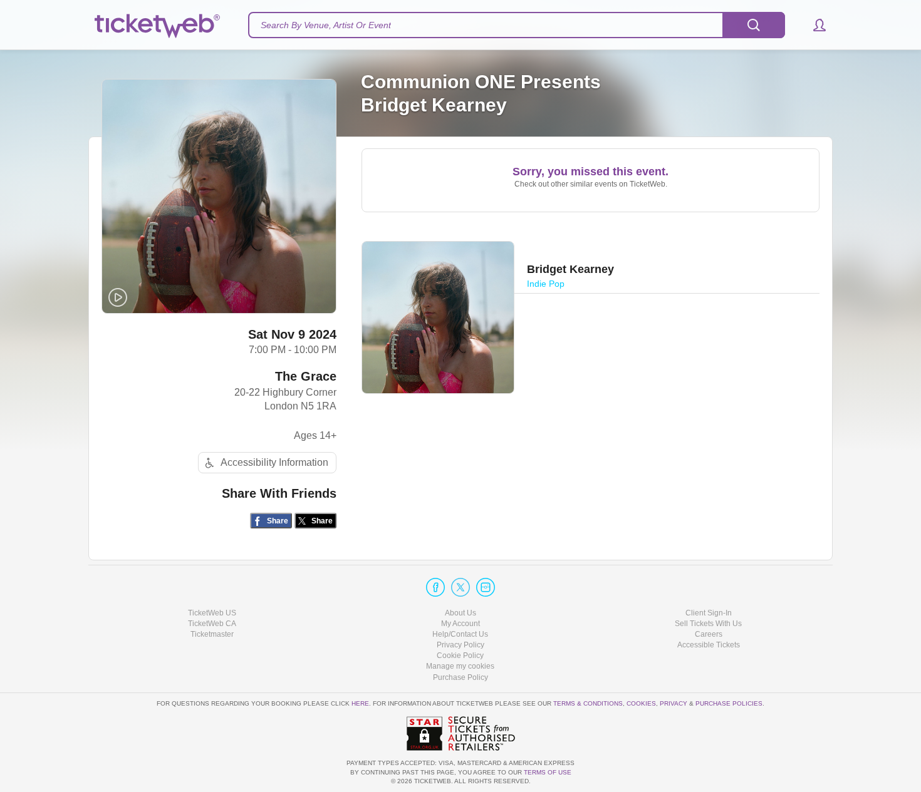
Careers (708, 634)
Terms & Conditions (588, 703)
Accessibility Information (274, 462)
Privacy (673, 703)
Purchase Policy (460, 677)
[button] (813, 25)
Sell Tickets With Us (708, 623)
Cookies (641, 703)
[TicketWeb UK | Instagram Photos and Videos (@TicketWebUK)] (485, 587)
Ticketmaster (212, 634)
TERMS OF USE (547, 772)
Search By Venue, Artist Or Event (326, 25)
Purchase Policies (728, 703)
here (360, 703)
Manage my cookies (460, 666)
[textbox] (516, 25)
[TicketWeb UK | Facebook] (435, 587)
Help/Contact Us (460, 634)
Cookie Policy (460, 655)
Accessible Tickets (708, 644)
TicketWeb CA (212, 623)
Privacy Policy (460, 644)
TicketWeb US (212, 613)
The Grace (305, 376)
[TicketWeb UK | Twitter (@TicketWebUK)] (460, 587)
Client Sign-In (708, 613)
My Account (460, 623)
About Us (460, 613)
